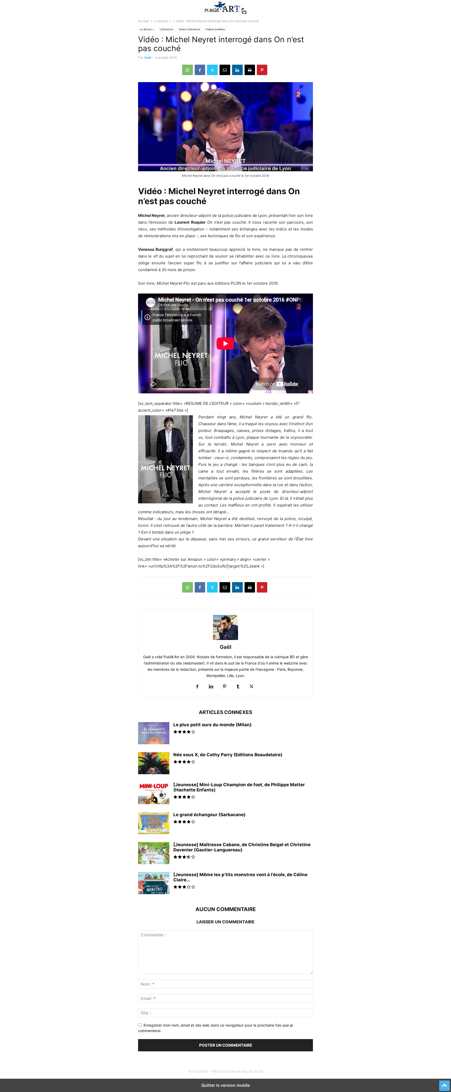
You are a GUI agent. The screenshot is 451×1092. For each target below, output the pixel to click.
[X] (212, 70)
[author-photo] (225, 640)
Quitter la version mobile (225, 1085)
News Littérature (189, 29)
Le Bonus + (162, 21)
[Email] (224, 70)
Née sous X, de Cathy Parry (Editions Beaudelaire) (227, 754)
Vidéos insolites (215, 29)
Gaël (147, 57)
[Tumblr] (238, 687)
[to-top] (444, 1083)
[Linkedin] (237, 70)
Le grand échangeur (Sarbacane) (209, 814)
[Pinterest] (262, 70)
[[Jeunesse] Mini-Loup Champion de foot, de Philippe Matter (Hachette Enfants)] (153, 794)
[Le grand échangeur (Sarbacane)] (153, 823)
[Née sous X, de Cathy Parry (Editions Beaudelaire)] (153, 764)
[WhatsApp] (187, 70)
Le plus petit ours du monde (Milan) (212, 724)
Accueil (143, 21)
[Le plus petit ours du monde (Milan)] (153, 737)
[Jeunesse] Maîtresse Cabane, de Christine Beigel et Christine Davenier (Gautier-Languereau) (242, 847)
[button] (146, 8)
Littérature (166, 29)
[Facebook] (200, 70)
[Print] (250, 70)
